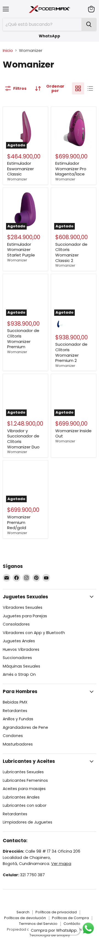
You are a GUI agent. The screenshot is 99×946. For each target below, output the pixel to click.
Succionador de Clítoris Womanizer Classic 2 (71, 252)
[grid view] (78, 88)
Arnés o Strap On (19, 674)
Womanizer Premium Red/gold (19, 522)
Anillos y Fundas (18, 719)
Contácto (72, 923)
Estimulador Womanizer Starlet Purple (21, 249)
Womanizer (17, 179)
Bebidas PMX (15, 702)
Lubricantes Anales (21, 797)
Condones (13, 735)
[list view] (90, 88)
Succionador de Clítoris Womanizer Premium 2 (71, 352)
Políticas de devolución (25, 917)
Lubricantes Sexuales (23, 772)
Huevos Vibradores (21, 649)
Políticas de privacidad (56, 912)
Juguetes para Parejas (25, 616)
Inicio (8, 50)
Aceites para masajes (24, 788)
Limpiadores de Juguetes (27, 822)
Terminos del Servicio (38, 923)
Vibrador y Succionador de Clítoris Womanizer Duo (23, 439)
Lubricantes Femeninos (25, 780)
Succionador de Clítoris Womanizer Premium (23, 339)
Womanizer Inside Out (73, 433)
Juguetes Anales (19, 641)
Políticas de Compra (70, 917)
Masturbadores (18, 744)
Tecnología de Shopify (49, 935)
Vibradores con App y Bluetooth (34, 632)
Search (22, 912)
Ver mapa (61, 863)
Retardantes (15, 710)
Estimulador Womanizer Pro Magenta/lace (70, 168)
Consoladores (16, 624)
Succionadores (17, 657)
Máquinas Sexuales (21, 666)
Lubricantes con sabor (24, 805)
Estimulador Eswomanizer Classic (20, 168)
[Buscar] (88, 24)
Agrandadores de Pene (25, 727)
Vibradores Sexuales (22, 607)
